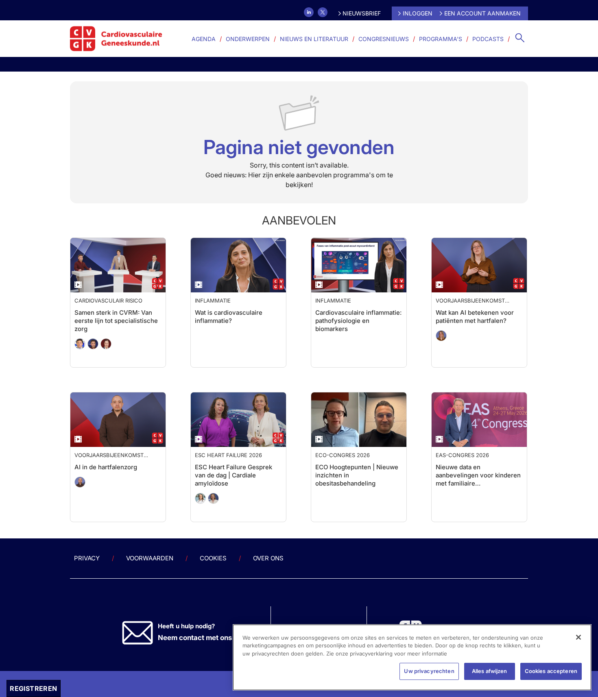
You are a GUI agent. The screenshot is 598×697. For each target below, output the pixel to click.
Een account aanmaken (482, 13)
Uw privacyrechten (429, 671)
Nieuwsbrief (362, 13)
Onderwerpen (248, 38)
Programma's (440, 38)
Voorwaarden (149, 574)
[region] (412, 657)
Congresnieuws (383, 38)
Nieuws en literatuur (314, 38)
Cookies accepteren (551, 671)
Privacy (87, 574)
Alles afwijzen (489, 671)
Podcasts (488, 38)
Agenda (204, 38)
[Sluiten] (578, 637)
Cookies (213, 574)
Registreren (33, 688)
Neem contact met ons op (200, 654)
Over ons (268, 574)
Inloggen (417, 13)
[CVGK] (116, 38)
